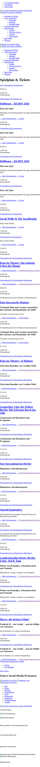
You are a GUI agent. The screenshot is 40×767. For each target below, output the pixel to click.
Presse (6, 688)
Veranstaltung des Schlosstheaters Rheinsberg (16, 258)
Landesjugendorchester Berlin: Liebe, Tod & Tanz (18, 559)
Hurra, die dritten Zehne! (14, 619)
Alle (1, 85)
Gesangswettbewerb (11, 26)
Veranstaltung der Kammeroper (11, 99)
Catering (12, 34)
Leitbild (7, 702)
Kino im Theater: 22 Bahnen (16, 360)
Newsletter (8, 38)
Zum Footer (8, 7)
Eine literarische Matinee (14, 302)
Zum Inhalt (8, 5)
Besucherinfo (9, 28)
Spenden (7, 690)
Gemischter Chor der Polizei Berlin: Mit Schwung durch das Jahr (18, 409)
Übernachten (13, 36)
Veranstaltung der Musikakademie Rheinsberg (16, 505)
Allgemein (12, 20)
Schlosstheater (8, 85)
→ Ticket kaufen (23, 318)
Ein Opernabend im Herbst (15, 463)
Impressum (8, 698)
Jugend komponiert (11, 509)
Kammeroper (18, 85)
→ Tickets (20, 119)
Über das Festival (10, 18)
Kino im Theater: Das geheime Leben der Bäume (17, 264)
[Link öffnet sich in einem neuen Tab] (8, 680)
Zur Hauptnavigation (11, 3)
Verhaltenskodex (10, 700)
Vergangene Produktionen (9, 661)
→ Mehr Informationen (8, 119)
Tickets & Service (15, 32)
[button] (11, 12)
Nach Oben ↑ (4, 671)
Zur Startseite (9, 667)
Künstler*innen (14, 24)
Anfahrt (11, 30)
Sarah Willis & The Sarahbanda (18, 218)
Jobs (6, 686)
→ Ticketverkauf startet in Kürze (28, 270)
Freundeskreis (9, 692)
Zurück (7, 665)
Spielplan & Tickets (11, 16)
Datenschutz (8, 696)
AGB (6, 694)
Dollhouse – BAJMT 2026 (14, 103)
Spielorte (12, 22)
